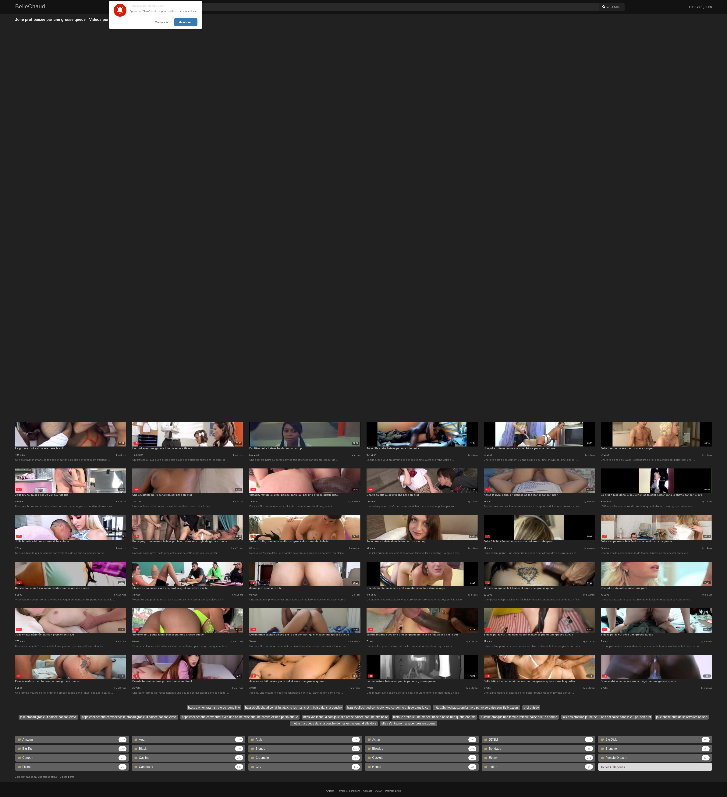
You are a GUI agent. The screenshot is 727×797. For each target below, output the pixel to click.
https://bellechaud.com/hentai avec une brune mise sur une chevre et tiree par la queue (240, 717)
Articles (330, 790)
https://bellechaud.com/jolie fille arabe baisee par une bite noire (345, 717)
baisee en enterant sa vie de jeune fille (214, 707)
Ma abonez (186, 22)
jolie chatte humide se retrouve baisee (681, 717)
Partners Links (393, 790)
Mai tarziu (161, 22)
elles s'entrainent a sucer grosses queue (408, 723)
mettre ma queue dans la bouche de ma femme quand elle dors (334, 723)
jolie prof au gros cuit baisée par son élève (48, 717)
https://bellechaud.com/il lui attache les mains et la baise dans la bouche (293, 707)
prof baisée (531, 707)
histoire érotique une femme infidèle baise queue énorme (519, 717)
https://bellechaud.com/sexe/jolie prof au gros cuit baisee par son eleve (129, 717)
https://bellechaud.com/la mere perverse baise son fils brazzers (476, 707)
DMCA (378, 790)
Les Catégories (700, 7)
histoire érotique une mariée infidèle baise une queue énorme (434, 717)
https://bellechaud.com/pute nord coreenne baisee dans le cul (388, 707)
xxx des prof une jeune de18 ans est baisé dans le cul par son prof (606, 717)
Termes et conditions (348, 790)
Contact (367, 790)
